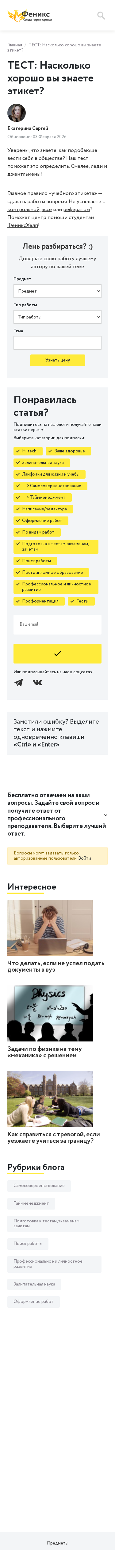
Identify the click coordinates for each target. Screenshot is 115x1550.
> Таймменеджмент (44, 497)
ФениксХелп (22, 225)
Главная (14, 45)
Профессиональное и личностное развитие (56, 587)
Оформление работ (42, 521)
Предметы (57, 1543)
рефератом (76, 210)
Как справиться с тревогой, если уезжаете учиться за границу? (53, 1138)
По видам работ (38, 532)
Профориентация (40, 601)
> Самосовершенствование (51, 486)
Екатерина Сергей (27, 128)
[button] (57, 815)
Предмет (22, 279)
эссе (47, 210)
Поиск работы (36, 561)
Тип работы (25, 305)
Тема (18, 331)
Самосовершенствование (39, 1186)
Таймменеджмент (31, 1203)
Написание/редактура (44, 509)
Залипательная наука (43, 463)
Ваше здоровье (69, 451)
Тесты (82, 601)
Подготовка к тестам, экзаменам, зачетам (55, 546)
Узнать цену (57, 360)
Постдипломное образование (52, 573)
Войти (84, 858)
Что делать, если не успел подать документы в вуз (56, 967)
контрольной (23, 210)
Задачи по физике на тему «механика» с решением (44, 1052)
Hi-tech (29, 451)
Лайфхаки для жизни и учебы (50, 474)
